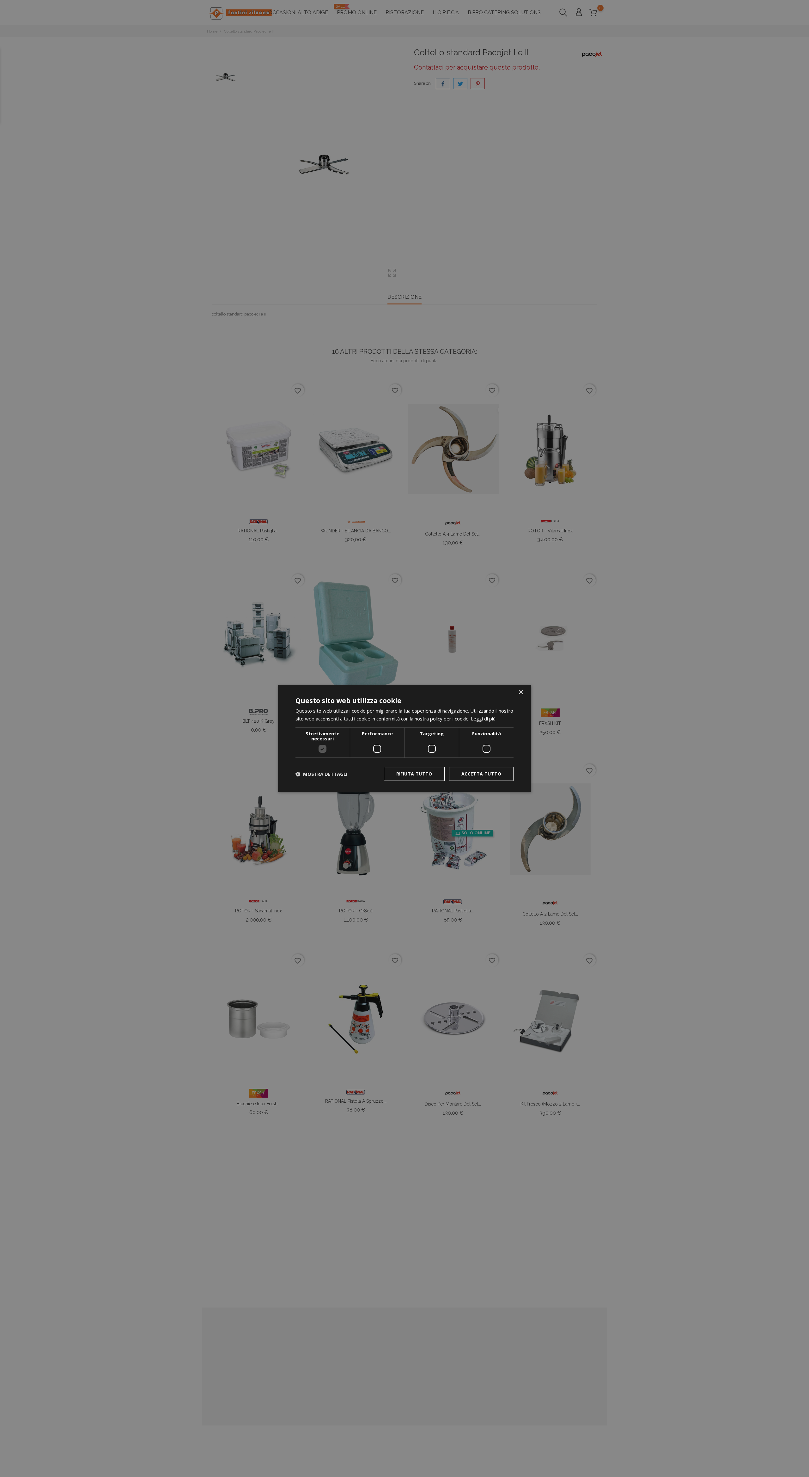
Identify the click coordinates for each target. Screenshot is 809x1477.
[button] (321, 773)
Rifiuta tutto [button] (414, 774)
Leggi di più (483, 718)
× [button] (520, 692)
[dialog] (404, 738)
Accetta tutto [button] (481, 774)
